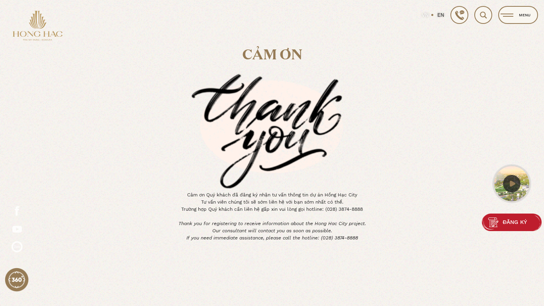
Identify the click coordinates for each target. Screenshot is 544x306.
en (440, 15)
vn (425, 15)
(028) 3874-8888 (344, 209)
